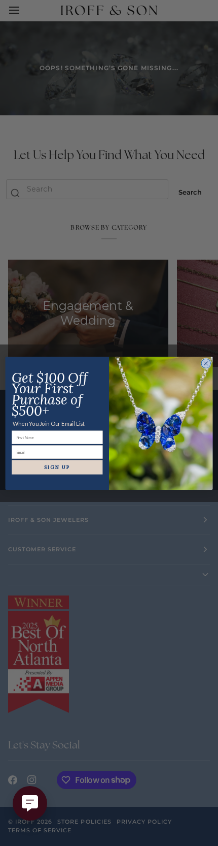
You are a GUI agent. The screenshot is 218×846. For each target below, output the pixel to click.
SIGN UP (57, 467)
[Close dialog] (205, 363)
